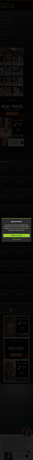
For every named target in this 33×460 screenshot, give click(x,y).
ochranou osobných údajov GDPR (19, 228)
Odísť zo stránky (16, 239)
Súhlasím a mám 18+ (16, 235)
